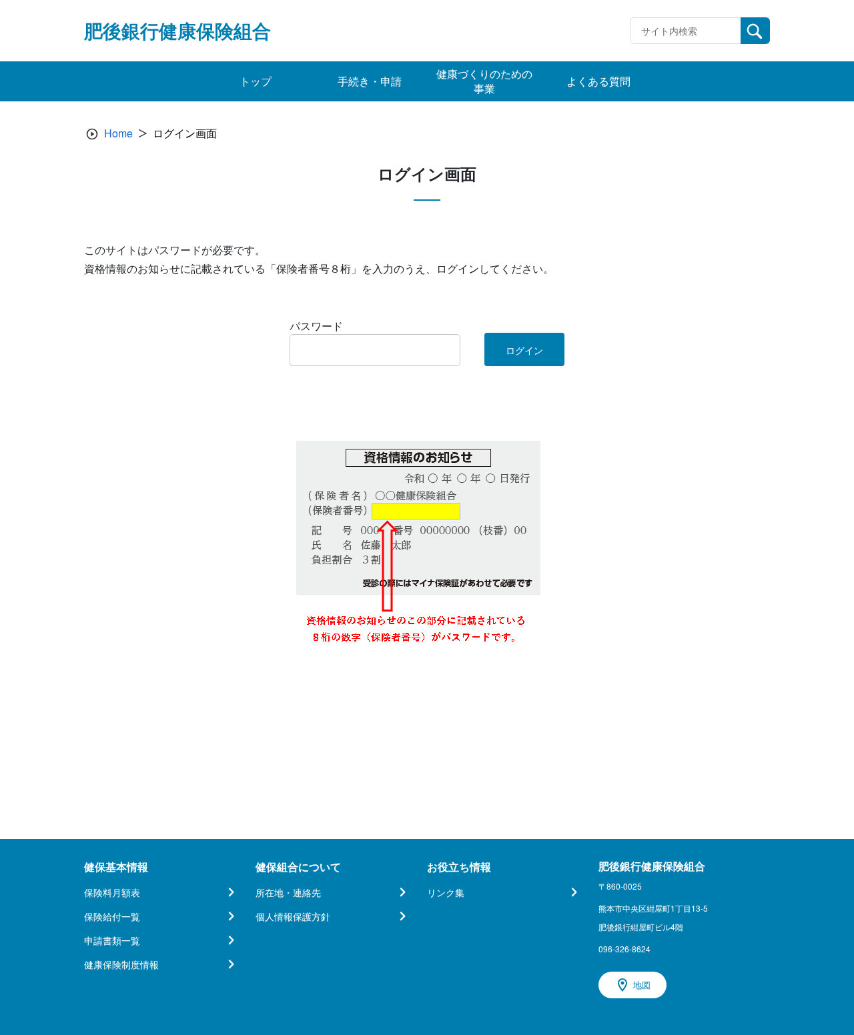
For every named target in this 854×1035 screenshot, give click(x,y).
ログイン (524, 350)
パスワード (316, 325)
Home (118, 133)
